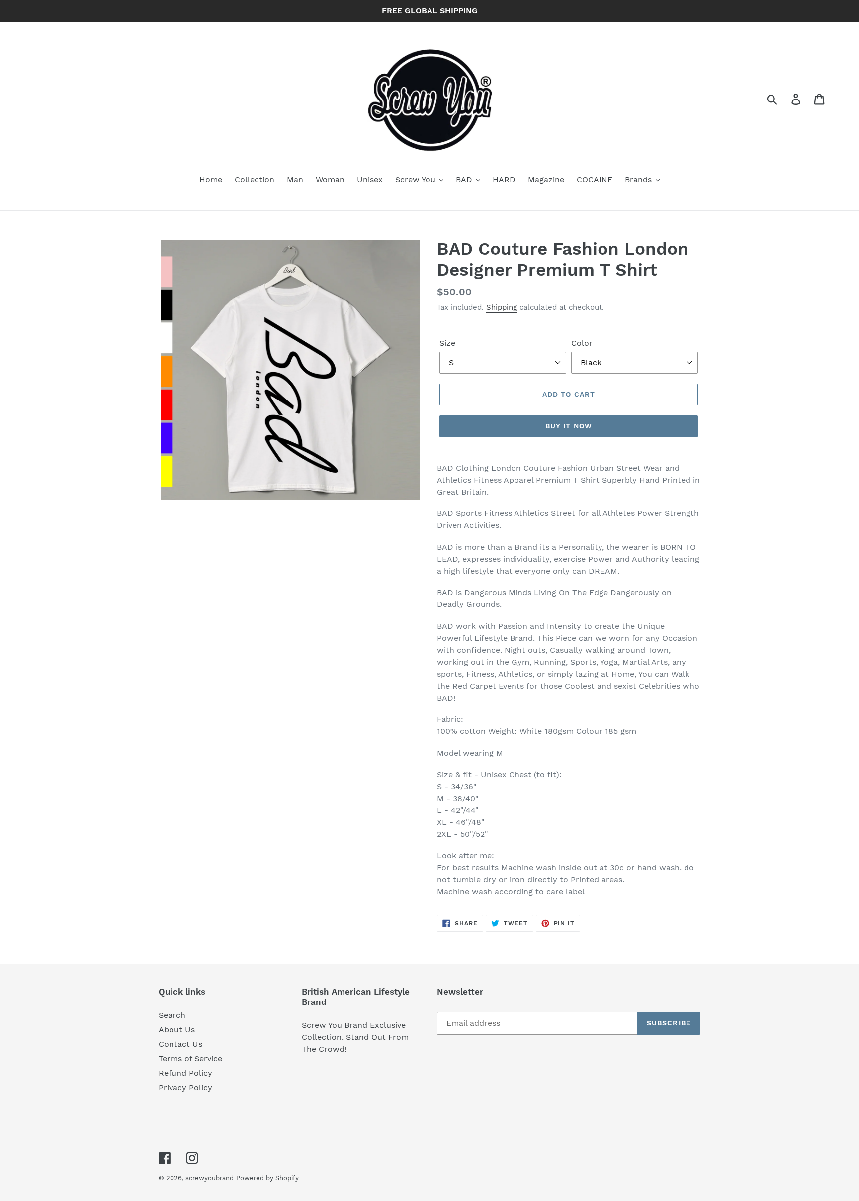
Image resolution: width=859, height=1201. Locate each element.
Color (582, 343)
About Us (177, 1029)
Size (447, 343)
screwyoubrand (209, 1178)
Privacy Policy (185, 1087)
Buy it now (568, 426)
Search (172, 1015)
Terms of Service (190, 1058)
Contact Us (180, 1044)
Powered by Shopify (267, 1178)
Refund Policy (185, 1073)
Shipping (501, 307)
